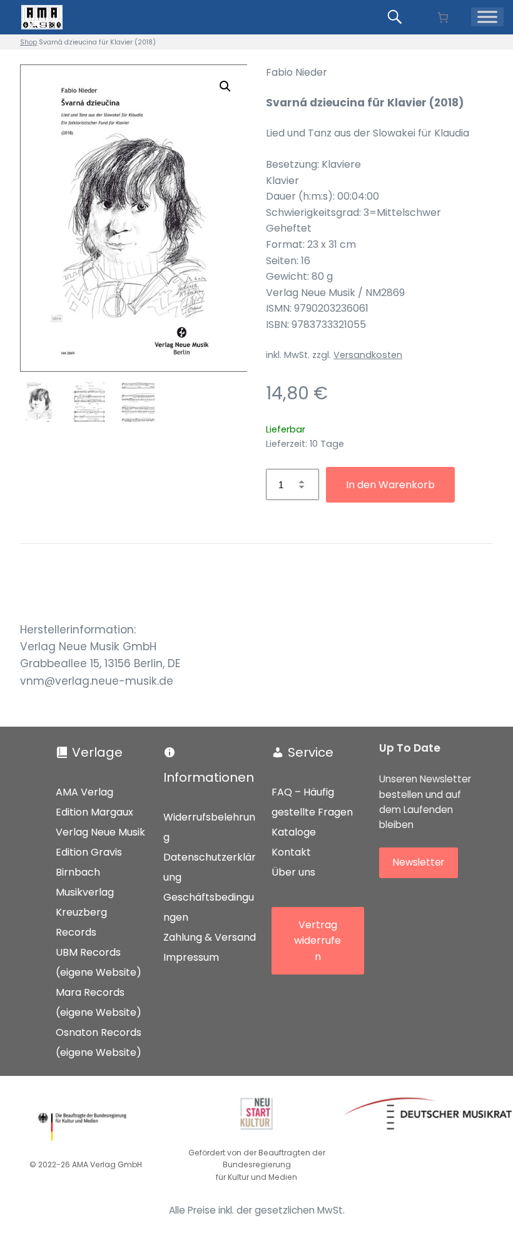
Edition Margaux (94, 812)
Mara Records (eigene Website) (98, 1002)
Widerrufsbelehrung (209, 827)
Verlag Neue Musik (100, 832)
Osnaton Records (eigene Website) (98, 1042)
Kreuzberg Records (81, 922)
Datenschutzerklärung (209, 867)
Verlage (97, 752)
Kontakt (291, 852)
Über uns (293, 872)
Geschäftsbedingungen (208, 907)
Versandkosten (367, 355)
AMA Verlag (84, 792)
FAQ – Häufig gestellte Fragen (312, 802)
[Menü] (487, 16)
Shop (28, 42)
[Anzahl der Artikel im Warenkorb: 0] (442, 17)
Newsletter (418, 862)
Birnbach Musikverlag (85, 882)
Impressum (191, 957)
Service (310, 752)
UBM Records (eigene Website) (98, 962)
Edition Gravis (89, 852)
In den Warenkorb (390, 485)
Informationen (208, 777)
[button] (225, 86)
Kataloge (294, 832)
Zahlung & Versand (209, 937)
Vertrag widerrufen (317, 941)
